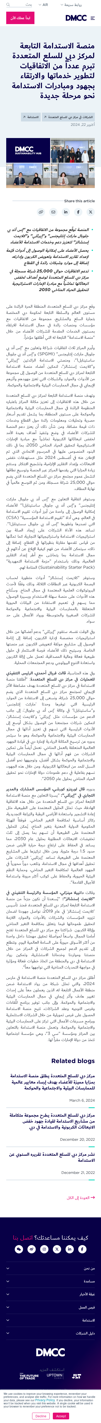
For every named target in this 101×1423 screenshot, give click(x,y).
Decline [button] (40, 1416)
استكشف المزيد (50, 1369)
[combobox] (19, 4)
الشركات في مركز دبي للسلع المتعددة (70, 117)
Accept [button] (61, 1416)
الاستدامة (32, 117)
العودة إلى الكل (79, 1197)
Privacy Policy (45, 1400)
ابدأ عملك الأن (20, 18)
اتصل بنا (23, 1237)
